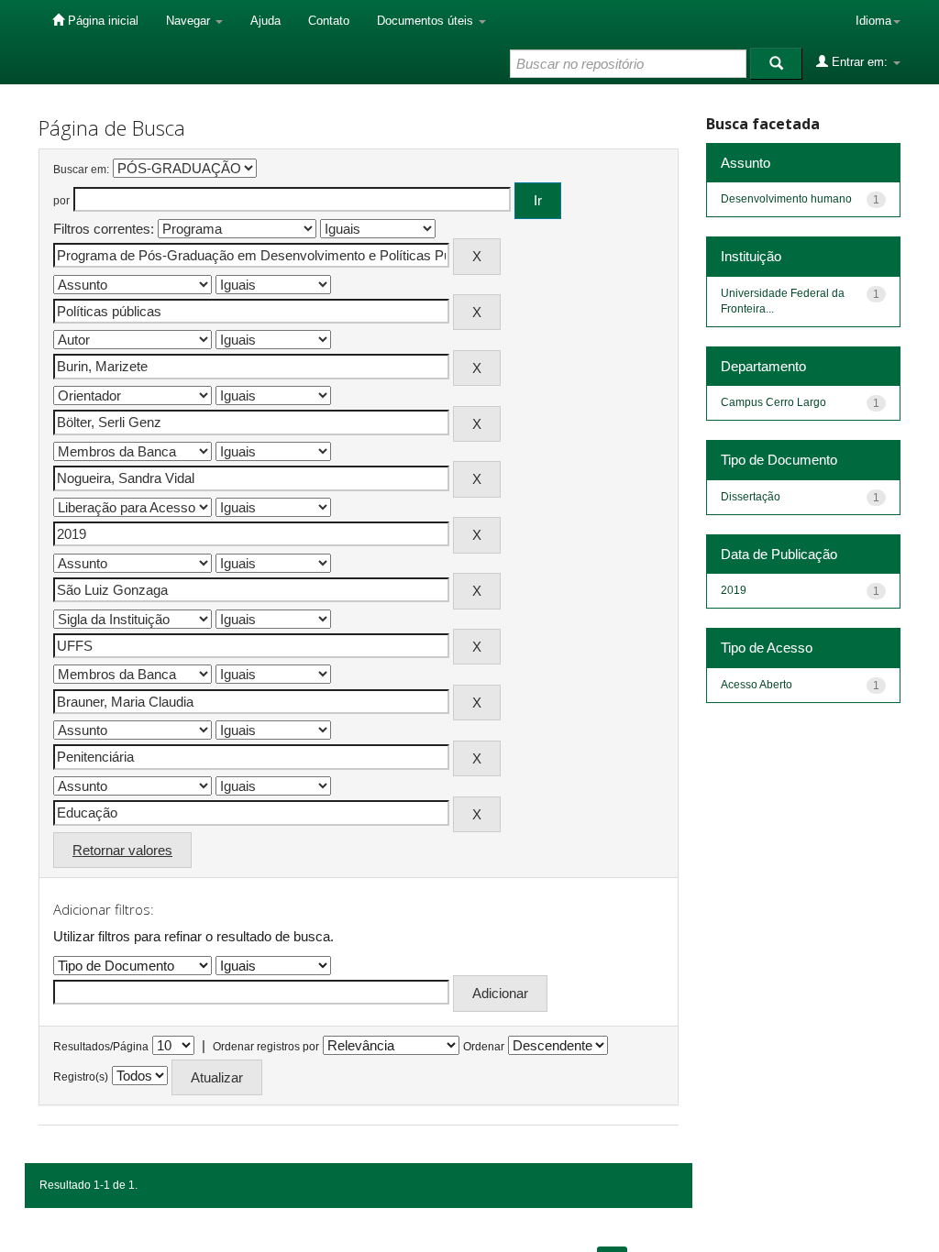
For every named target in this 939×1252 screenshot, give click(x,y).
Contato (328, 20)
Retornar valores (122, 850)
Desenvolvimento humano (786, 198)
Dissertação (750, 496)
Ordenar (483, 1046)
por (61, 200)
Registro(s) (80, 1077)
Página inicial (101, 20)
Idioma (873, 20)
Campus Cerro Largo (773, 402)
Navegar (190, 20)
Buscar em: (81, 169)
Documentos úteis (427, 20)
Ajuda (265, 20)
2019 (733, 590)
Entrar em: (859, 62)
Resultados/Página (101, 1046)
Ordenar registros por (266, 1046)
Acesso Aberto (756, 684)
